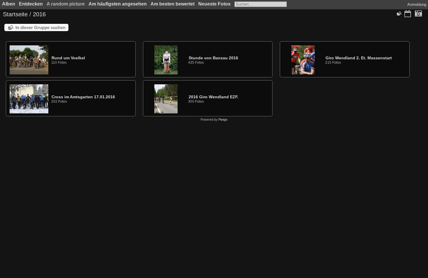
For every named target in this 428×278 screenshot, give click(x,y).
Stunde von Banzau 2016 (213, 58)
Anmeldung (416, 4)
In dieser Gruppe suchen (40, 27)
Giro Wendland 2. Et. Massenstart (359, 58)
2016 (39, 14)
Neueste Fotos (214, 3)
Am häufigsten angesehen (118, 3)
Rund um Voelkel (68, 58)
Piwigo (222, 119)
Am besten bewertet (172, 3)
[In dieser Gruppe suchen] (399, 13)
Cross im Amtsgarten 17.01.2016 (83, 97)
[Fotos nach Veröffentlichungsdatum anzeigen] (408, 14)
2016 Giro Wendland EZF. (213, 97)
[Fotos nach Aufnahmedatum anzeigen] (418, 14)
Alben (8, 3)
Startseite (15, 14)
